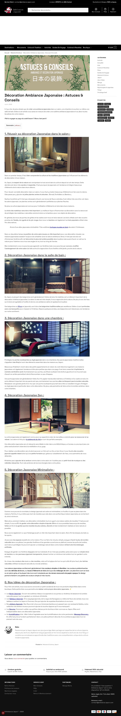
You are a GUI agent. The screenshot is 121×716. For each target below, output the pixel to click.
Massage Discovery (81, 614)
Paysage (106, 115)
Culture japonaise (103, 107)
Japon (56, 644)
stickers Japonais (15, 604)
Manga (99, 82)
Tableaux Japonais (16, 599)
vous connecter (19, 658)
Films (99, 70)
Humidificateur (14, 614)
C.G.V (35, 691)
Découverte (101, 109)
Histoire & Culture (16, 53)
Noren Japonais (15, 594)
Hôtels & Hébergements (104, 112)
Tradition (100, 120)
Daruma (12, 609)
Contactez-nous (10, 693)
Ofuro (20, 306)
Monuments (101, 85)
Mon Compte (96, 12)
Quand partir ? (102, 118)
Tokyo (99, 90)
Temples (111, 118)
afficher (17, 125)
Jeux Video (101, 80)
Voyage (108, 120)
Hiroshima (110, 109)
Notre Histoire (9, 686)
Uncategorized (102, 92)
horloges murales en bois (59, 227)
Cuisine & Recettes (103, 68)
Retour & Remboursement (42, 693)
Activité (99, 60)
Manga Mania (67, 686)
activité (100, 104)
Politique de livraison (12, 688)
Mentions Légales (11, 691)
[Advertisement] (60, 30)
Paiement (113, 12)
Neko (17, 627)
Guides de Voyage (103, 73)
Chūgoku (107, 104)
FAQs (105, 12)
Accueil (7, 53)
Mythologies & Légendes (105, 87)
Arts (98, 65)
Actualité (100, 63)
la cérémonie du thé (33, 439)
